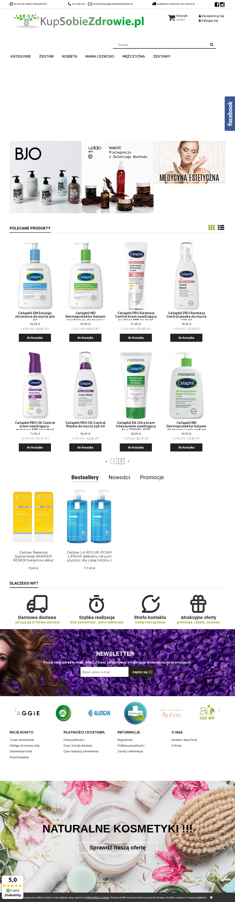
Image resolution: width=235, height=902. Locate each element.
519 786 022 (79, 4)
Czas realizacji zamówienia (81, 751)
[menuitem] (24, 56)
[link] (117, 99)
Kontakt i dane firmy (184, 740)
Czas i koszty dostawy (78, 745)
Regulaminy (125, 740)
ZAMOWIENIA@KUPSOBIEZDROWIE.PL (113, 4)
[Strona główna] (78, 21)
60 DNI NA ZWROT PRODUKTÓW (30, 4)
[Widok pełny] (221, 228)
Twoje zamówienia (22, 740)
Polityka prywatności (131, 745)
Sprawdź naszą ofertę (118, 847)
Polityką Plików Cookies (97, 897)
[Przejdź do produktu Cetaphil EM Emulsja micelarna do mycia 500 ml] (35, 276)
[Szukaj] (211, 44)
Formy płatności (74, 740)
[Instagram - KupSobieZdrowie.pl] (222, 3)
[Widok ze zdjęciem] (211, 228)
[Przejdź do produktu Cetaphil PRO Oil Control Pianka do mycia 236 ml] (85, 385)
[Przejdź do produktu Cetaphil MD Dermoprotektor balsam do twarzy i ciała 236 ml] (186, 385)
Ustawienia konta (21, 751)
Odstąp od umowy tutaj (24, 745)
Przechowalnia (19, 757)
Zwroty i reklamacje (130, 751)
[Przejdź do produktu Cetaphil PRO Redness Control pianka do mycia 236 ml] (186, 276)
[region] (117, 99)
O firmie (176, 745)
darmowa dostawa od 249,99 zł (176, 4)
